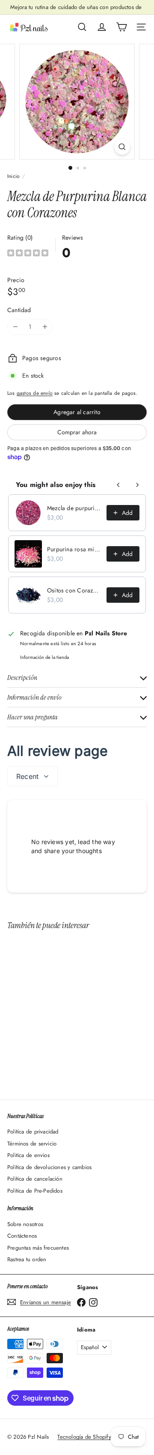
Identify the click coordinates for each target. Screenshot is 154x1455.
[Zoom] (122, 147)
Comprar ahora (77, 432)
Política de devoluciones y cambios (49, 1167)
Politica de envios (28, 1155)
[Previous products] (118, 485)
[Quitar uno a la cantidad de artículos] (15, 327)
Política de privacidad (33, 1131)
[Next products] (137, 485)
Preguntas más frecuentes (38, 1248)
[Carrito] (121, 27)
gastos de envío (35, 393)
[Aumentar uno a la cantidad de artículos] (45, 327)
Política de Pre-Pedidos (34, 1191)
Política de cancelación (34, 1179)
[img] (27, 254)
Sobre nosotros (25, 1224)
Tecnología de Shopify (84, 1437)
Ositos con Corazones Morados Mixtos (74, 590)
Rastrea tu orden (26, 1259)
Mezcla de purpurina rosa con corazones (74, 508)
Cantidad (19, 310)
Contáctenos (22, 1236)
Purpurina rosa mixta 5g (74, 549)
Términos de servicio (31, 1143)
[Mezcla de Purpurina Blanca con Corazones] (61, 1009)
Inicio (13, 176)
